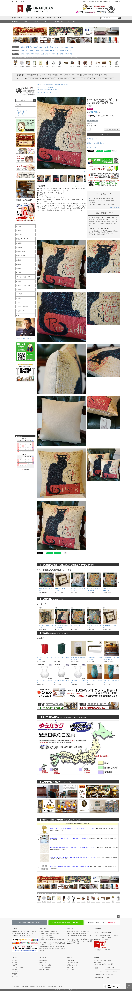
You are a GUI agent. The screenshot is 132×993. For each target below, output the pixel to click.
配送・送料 (43, 928)
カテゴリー (15, 957)
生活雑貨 (18, 260)
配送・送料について (72, 962)
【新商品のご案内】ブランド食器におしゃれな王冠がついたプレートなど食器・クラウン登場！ (42, 54)
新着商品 (16, 21)
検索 (119, 18)
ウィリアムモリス (109, 78)
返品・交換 (70, 928)
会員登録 (91, 1)
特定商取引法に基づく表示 (38, 986)
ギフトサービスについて (74, 969)
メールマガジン (108, 1)
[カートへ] (129, 986)
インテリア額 (37, 78)
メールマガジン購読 (45, 967)
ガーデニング (71, 21)
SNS (17, 315)
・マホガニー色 (19, 112)
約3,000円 (42, 75)
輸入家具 (18, 281)
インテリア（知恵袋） (22, 306)
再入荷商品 (19, 243)
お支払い (15, 928)
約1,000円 (29, 75)
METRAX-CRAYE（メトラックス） (63, 84)
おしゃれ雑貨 (45, 78)
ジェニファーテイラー (75, 78)
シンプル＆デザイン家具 (23, 285)
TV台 (90, 78)
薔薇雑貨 (18, 264)
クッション (50, 84)
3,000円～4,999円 (51, 75)
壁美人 (66, 78)
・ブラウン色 (19, 108)
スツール (85, 78)
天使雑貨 (18, 268)
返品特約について (92, 139)
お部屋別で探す (20, 251)
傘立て (52, 78)
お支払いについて (72, 965)
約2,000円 (36, 75)
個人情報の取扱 (52, 986)
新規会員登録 (43, 960)
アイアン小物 (59, 78)
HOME (38, 84)
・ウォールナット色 (21, 110)
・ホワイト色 (19, 114)
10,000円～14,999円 (75, 75)
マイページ (51, 18)
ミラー (30, 78)
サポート (69, 957)
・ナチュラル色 (19, 115)
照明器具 (18, 298)
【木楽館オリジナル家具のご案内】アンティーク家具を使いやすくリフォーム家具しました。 (42, 50)
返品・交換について (72, 967)
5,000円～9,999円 (63, 75)
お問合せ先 (97, 928)
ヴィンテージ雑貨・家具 (23, 277)
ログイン (85, 1)
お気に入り (41, 18)
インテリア (49, 21)
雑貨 (26, 21)
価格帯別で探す (20, 256)
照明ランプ (60, 21)
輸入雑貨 (18, 272)
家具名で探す (20, 247)
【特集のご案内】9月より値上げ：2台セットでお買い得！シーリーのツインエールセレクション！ (43, 47)
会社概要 (96, 957)
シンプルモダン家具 (17, 967)
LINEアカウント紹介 (45, 965)
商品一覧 (29, 18)
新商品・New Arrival (22, 239)
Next (83, 133)
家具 (36, 21)
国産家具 (18, 289)
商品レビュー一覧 (44, 969)
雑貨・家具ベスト (19, 18)
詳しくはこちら (114, 207)
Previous (38, 133)
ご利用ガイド (99, 1)
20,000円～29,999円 (100, 75)
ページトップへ (118, 916)
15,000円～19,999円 (87, 75)
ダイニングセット (98, 78)
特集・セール (20, 234)
